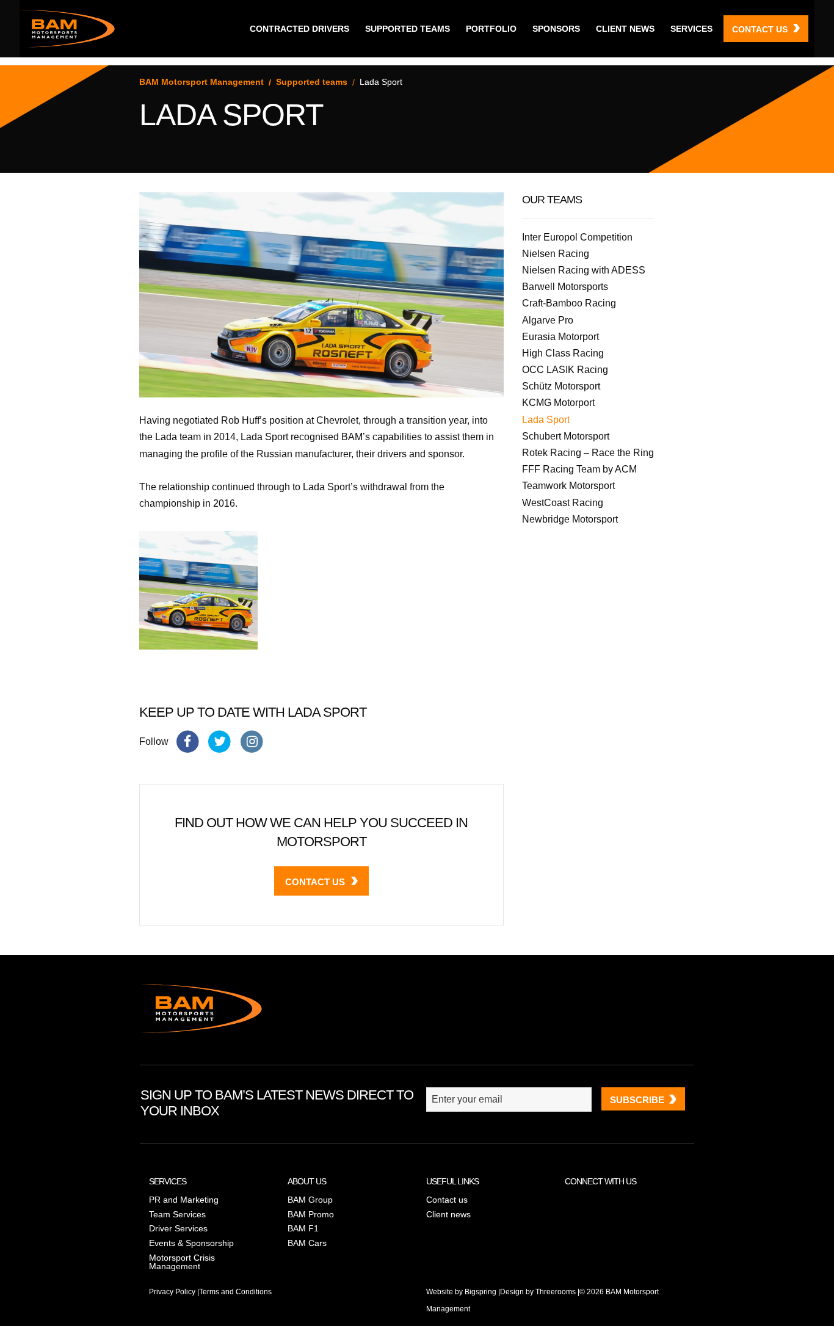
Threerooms (555, 1292)
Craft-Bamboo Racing (569, 303)
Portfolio (491, 29)
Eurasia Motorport (560, 337)
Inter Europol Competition (577, 237)
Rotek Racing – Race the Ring (588, 452)
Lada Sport (546, 420)
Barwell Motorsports (565, 286)
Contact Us (315, 882)
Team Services (177, 1214)
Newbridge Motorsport (570, 519)
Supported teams (407, 29)
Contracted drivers (299, 29)
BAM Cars (307, 1243)
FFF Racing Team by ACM (579, 469)
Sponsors (556, 29)
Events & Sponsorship (191, 1243)
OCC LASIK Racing (565, 369)
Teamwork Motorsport (568, 485)
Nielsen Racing (555, 253)
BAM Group (310, 1200)
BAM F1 (303, 1228)
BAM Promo (311, 1214)
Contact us (760, 29)
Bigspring (480, 1292)
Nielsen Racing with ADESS (583, 270)
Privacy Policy (172, 1292)
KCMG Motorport (558, 402)
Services (691, 29)
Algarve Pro (547, 320)
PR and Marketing (184, 1200)
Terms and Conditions (235, 1292)
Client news (625, 29)
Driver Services (178, 1228)
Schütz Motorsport (561, 386)
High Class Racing (563, 353)
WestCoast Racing (562, 503)
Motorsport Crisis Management (182, 1262)
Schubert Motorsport (565, 436)
